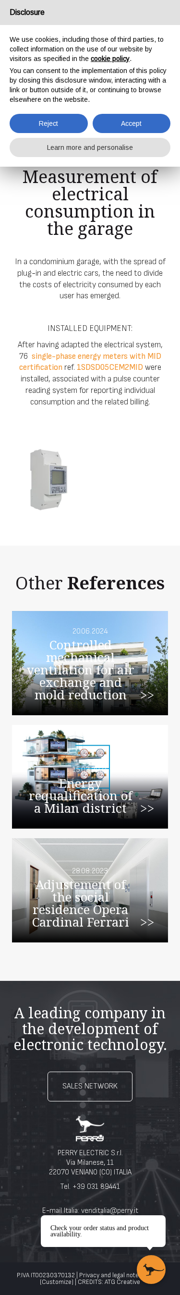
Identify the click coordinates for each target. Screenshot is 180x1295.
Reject (48, 123)
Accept (131, 123)
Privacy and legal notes (110, 1275)
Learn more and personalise (90, 147)
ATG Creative (122, 1282)
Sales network (90, 1086)
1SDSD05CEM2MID (110, 367)
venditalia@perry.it (109, 1210)
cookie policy (110, 58)
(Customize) (56, 1282)
